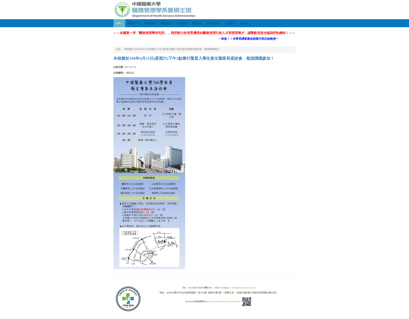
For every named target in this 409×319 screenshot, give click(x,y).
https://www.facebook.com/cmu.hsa (222, 301)
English (243, 23)
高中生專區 (212, 23)
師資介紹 (149, 23)
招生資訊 (182, 23)
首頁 (118, 23)
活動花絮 (196, 23)
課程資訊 (166, 23)
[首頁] (155, 10)
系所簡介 (133, 23)
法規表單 (230, 23)
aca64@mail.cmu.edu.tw (243, 287)
